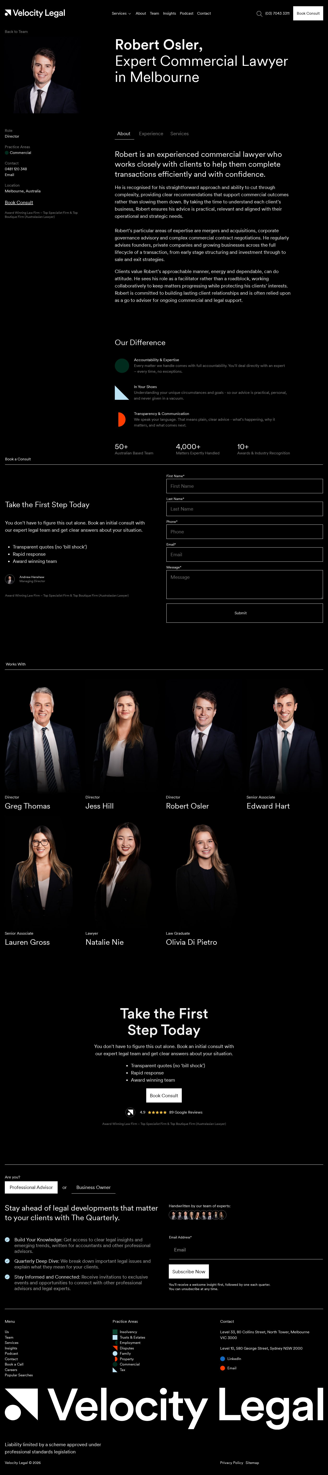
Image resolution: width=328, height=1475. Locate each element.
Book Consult (19, 202)
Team (154, 13)
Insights (169, 13)
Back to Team (16, 31)
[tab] (124, 134)
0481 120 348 (16, 169)
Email (9, 174)
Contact (204, 13)
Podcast (186, 13)
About (141, 13)
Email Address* (180, 1237)
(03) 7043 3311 (277, 13)
